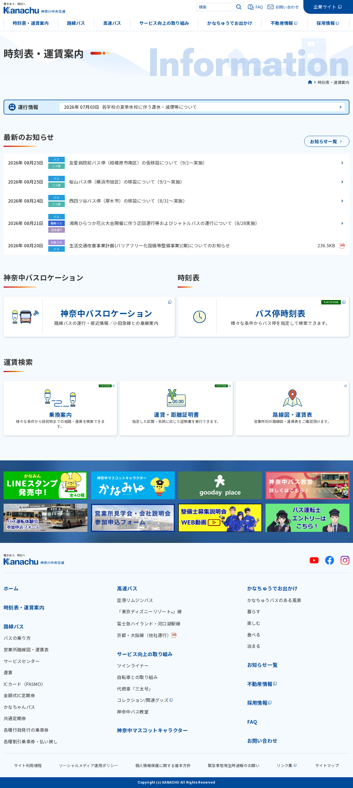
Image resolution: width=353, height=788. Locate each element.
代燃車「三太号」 (135, 688)
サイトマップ (327, 765)
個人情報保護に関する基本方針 (163, 765)
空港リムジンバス (135, 600)
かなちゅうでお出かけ (229, 23)
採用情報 (326, 23)
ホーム (11, 588)
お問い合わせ (262, 740)
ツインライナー (133, 665)
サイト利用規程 (28, 765)
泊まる (254, 646)
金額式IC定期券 (19, 695)
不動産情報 (282, 23)
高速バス (112, 23)
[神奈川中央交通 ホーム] (34, 559)
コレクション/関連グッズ (143, 700)
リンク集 (285, 765)
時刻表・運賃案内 (31, 23)
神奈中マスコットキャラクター (152, 730)
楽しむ (254, 623)
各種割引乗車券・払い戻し (31, 741)
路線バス (76, 23)
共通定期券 (15, 718)
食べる (254, 634)
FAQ (252, 721)
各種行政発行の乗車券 (26, 729)
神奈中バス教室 (133, 711)
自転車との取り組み (137, 677)
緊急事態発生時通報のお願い (234, 765)
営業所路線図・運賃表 (26, 649)
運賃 (8, 672)
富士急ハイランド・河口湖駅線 (148, 623)
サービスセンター (22, 661)
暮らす (254, 611)
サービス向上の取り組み (164, 23)
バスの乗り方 (17, 638)
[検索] (239, 7)
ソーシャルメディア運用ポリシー (88, 765)
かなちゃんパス (19, 707)
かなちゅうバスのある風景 (274, 600)
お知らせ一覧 (262, 664)
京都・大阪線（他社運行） (144, 635)
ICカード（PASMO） (25, 684)
